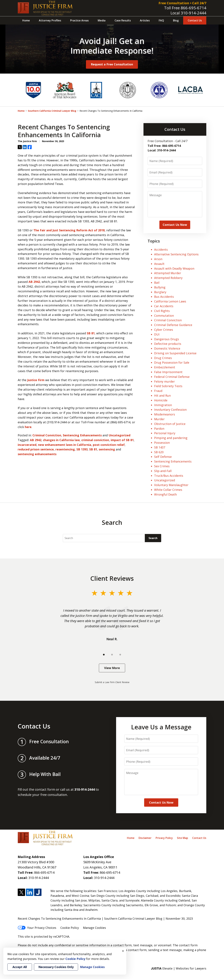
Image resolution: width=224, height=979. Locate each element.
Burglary (160, 292)
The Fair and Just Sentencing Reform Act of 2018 (69, 230)
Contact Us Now (175, 225)
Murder (159, 419)
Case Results (123, 20)
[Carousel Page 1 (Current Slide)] (104, 655)
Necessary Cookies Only (56, 967)
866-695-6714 (193, 7)
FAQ (161, 20)
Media (101, 20)
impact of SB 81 (122, 440)
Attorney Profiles (50, 20)
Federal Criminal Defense (172, 377)
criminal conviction (95, 440)
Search (153, 538)
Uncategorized (119, 435)
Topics (154, 241)
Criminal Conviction (46, 435)
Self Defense (163, 457)
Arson (158, 259)
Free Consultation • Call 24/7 (182, 3)
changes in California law (61, 440)
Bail (156, 282)
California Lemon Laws (170, 301)
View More (112, 668)
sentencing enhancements (37, 454)
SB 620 (158, 452)
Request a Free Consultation (112, 64)
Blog (176, 20)
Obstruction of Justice (169, 424)
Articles (145, 20)
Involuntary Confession (170, 410)
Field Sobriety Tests (168, 386)
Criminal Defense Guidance (173, 325)
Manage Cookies (94, 928)
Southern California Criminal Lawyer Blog (52, 110)
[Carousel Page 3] (120, 655)
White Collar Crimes (168, 490)
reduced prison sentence (36, 449)
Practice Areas (79, 20)
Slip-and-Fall (163, 471)
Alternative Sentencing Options (176, 254)
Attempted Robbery (168, 278)
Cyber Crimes (163, 330)
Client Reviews (112, 578)
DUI (156, 334)
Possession (162, 443)
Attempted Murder (167, 273)
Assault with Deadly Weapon (174, 268)
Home (26, 20)
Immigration (163, 405)
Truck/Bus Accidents (168, 476)
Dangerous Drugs (166, 339)
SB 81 (91, 333)
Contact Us (195, 20)
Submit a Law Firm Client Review (112, 682)
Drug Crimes (163, 358)
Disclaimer (145, 838)
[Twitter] (21, 892)
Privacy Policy (164, 838)
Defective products (167, 344)
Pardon (159, 428)
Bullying (159, 287)
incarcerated (27, 445)
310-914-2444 (193, 13)
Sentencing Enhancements (82, 435)
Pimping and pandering (170, 438)
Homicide (160, 400)
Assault (159, 264)
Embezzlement (164, 367)
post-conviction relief (109, 445)
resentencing (65, 449)
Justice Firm (35, 380)
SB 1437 (159, 447)
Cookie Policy (69, 928)
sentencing (107, 449)
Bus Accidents (164, 297)
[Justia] (37, 892)
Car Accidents (163, 306)
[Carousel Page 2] (112, 655)
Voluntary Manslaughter (171, 485)
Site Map (182, 838)
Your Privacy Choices (41, 928)
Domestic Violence (167, 348)
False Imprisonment (168, 372)
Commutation (164, 316)
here (28, 427)
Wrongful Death (165, 494)
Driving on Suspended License (175, 353)
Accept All (19, 967)
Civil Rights (162, 311)
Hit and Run (162, 395)
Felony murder (164, 381)
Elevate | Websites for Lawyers (178, 968)
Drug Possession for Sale (171, 362)
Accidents (161, 249)
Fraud (158, 391)
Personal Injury (164, 433)
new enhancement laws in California (64, 445)
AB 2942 (34, 282)
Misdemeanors (164, 414)
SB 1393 (82, 449)
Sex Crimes (162, 466)
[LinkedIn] (29, 892)
